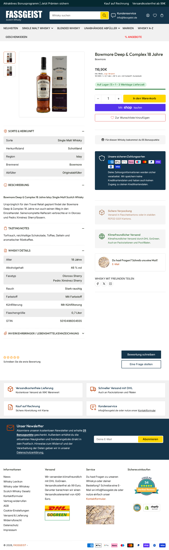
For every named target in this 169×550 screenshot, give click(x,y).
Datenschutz (10, 525)
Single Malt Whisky (36, 28)
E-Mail (115, 264)
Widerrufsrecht (12, 520)
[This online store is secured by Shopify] (151, 507)
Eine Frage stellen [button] (141, 364)
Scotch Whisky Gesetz (16, 491)
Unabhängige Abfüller (100, 28)
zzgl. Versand (109, 74)
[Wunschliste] (155, 15)
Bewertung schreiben (141, 354)
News (6, 476)
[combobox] (79, 15)
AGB (6, 505)
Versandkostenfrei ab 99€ (149, 3)
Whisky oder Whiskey (16, 486)
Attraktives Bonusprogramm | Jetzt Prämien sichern (36, 3)
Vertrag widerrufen (14, 501)
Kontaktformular (147, 410)
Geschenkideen (16, 37)
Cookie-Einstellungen (16, 510)
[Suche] (104, 15)
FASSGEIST (19, 545)
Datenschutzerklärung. (30, 452)
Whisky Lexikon (12, 481)
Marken (128, 28)
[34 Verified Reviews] (146, 501)
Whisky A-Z (145, 28)
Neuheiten (10, 28)
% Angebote (133, 37)
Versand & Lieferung (15, 515)
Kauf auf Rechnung (116, 3)
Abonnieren (150, 439)
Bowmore (100, 59)
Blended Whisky (68, 28)
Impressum (10, 530)
